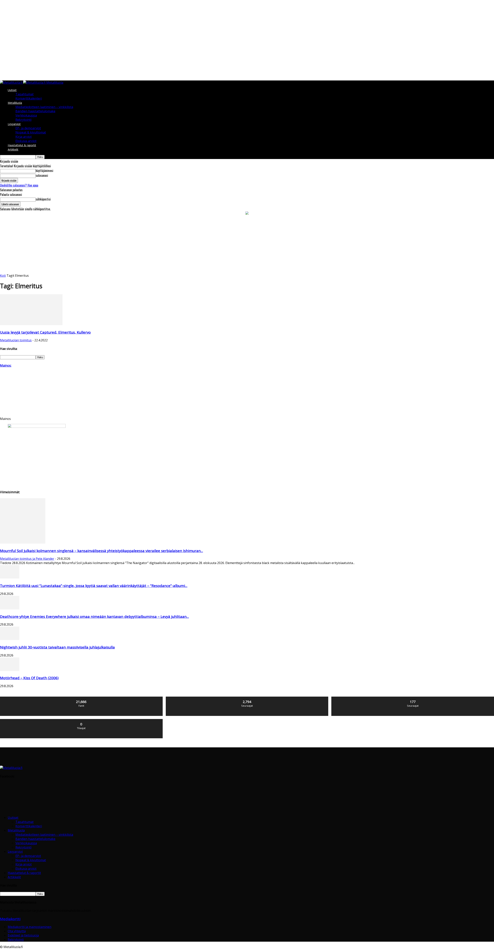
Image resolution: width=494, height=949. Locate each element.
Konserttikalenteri (28, 98)
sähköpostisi (43, 199)
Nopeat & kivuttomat (30, 132)
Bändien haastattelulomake (35, 111)
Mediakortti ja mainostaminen (29, 927)
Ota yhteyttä (17, 931)
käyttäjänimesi (44, 170)
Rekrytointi (23, 120)
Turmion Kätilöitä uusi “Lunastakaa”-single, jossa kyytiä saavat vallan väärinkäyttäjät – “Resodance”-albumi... (93, 585)
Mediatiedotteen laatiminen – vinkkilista (44, 107)
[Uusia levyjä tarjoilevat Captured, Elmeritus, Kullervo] (31, 324)
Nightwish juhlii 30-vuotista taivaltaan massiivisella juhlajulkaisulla (57, 647)
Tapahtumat (24, 94)
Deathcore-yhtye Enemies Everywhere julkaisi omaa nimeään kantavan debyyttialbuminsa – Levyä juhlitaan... (94, 616)
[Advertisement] (247, 244)
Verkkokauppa (26, 115)
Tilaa (81, 720)
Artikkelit (13, 149)
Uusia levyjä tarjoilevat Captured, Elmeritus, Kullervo (45, 332)
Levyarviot (14, 124)
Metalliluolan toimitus (16, 340)
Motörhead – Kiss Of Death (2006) (29, 677)
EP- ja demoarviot (28, 128)
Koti (3, 275)
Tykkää (81, 698)
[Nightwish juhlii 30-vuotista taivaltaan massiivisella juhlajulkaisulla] (9, 639)
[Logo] (11, 82)
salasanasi (42, 175)
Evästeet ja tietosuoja (23, 935)
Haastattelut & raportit (22, 145)
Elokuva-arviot (25, 141)
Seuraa (247, 698)
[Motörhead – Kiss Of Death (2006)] (9, 670)
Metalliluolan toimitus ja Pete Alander (27, 559)
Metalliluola (15, 103)
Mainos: (5, 365)
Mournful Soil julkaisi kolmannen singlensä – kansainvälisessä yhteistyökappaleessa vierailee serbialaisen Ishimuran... (101, 550)
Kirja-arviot (23, 136)
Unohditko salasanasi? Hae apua (19, 185)
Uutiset (12, 90)
